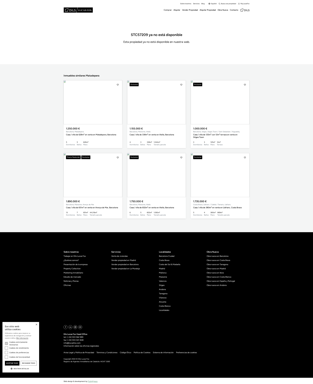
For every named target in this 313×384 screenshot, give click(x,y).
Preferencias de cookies (186, 352)
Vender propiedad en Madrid (123, 260)
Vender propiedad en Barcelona (125, 264)
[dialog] (20, 347)
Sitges (161, 285)
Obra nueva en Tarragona (217, 264)
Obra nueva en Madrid (216, 268)
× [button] (36, 325)
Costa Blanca (164, 306)
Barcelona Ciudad (166, 256)
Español (214, 4)
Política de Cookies (142, 352)
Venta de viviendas (119, 256)
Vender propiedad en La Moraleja (125, 268)
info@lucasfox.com (72, 343)
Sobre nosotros (185, 4)
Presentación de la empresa (76, 264)
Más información (22, 338)
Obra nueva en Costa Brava (218, 260)
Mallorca (162, 273)
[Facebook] (65, 327)
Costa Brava (164, 260)
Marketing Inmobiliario (73, 273)
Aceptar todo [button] (12, 363)
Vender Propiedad (190, 10)
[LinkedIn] (70, 327)
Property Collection (72, 268)
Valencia (162, 281)
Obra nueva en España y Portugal (221, 281)
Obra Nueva (223, 10)
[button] (68, 102)
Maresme (163, 277)
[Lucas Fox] (78, 10)
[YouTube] (80, 327)
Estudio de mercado (72, 277)
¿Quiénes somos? (71, 260)
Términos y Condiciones (106, 352)
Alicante (162, 302)
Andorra (162, 289)
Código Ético (125, 352)
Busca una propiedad (228, 4)
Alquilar (176, 10)
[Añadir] (118, 85)
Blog (203, 4)
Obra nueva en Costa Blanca (219, 277)
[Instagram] (75, 327)
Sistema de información (163, 352)
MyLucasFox (244, 4)
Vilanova (162, 298)
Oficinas (67, 285)
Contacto (234, 10)
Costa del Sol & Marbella (169, 264)
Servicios (196, 4)
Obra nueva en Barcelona (217, 256)
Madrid (162, 268)
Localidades (164, 310)
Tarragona (163, 293)
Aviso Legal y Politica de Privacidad (79, 352)
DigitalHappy (93, 381)
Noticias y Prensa (71, 281)
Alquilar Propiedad (208, 10)
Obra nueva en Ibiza (215, 273)
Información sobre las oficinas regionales (81, 346)
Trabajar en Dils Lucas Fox (75, 256)
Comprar (168, 10)
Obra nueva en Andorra (217, 285)
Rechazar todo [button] (28, 363)
